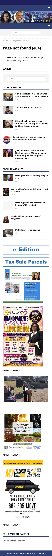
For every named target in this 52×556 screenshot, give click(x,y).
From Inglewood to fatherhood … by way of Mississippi (31, 203)
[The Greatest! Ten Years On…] (8, 110)
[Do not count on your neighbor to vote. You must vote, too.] (7, 140)
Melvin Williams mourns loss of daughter (26, 217)
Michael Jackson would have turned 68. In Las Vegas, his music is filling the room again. (31, 123)
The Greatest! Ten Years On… (29, 107)
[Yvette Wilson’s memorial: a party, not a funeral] (6, 192)
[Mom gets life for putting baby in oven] (8, 177)
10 (13, 222)
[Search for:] (26, 32)
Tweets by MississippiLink (14, 540)
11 (18, 208)
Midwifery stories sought (27, 230)
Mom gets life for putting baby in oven (31, 176)
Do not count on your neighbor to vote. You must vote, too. (29, 138)
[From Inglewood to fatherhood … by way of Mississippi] (8, 206)
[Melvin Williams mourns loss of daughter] (6, 219)
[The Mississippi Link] (26, 21)
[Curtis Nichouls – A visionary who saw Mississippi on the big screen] (8, 97)
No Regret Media (40, 553)
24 (18, 181)
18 (14, 195)
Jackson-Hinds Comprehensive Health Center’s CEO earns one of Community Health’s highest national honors (31, 154)
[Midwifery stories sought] (8, 233)
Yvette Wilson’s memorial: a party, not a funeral (29, 190)
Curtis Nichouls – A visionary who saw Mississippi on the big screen (31, 94)
